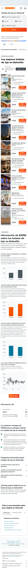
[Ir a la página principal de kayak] (9, 8)
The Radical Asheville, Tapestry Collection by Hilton (17, 127)
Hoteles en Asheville (20, 543)
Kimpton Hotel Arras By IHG (17, 76)
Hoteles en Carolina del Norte (8, 543)
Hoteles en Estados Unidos (13, 542)
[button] (2, 8)
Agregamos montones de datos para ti (12, 563)
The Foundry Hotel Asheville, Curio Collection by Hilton (18, 177)
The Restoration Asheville (18, 143)
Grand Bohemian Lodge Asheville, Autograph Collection (18, 160)
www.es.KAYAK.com (11, 541)
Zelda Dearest (15, 193)
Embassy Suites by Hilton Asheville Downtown (18, 94)
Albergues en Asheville (9, 525)
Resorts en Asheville (8, 527)
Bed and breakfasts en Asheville (11, 523)
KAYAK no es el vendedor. (8, 561)
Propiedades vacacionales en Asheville (13, 530)
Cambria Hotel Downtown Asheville (18, 111)
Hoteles (18, 541)
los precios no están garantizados (13, 556)
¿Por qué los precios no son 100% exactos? (11, 566)
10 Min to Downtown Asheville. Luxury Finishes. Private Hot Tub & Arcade (18, 210)
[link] (14, 396)
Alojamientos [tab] (6, 512)
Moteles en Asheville (9, 521)
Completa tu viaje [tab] (16, 512)
